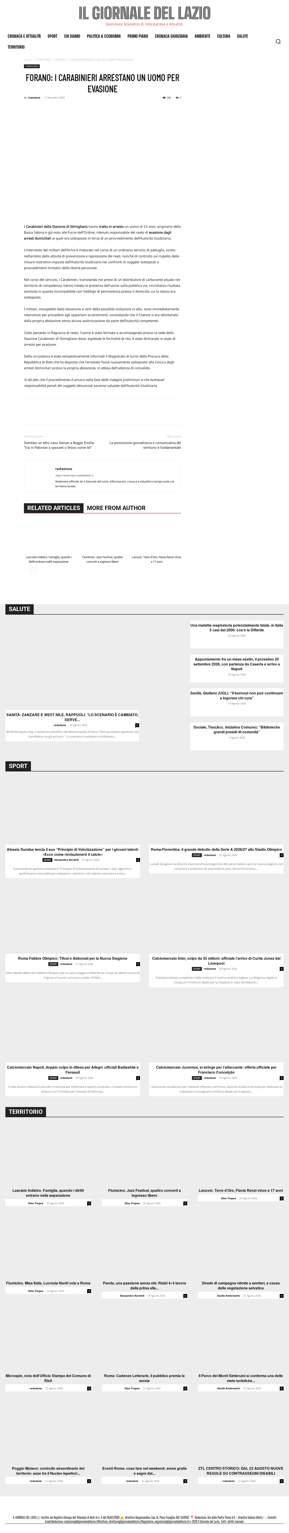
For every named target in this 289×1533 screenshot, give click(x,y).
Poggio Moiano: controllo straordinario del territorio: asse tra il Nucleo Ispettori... (48, 1471)
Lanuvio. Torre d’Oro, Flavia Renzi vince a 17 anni (241, 1190)
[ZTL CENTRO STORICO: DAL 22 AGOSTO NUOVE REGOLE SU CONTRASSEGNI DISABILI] (241, 1432)
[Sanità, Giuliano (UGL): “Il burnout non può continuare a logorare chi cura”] (170, 702)
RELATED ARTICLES (53, 508)
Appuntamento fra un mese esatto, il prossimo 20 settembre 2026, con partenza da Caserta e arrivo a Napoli (236, 664)
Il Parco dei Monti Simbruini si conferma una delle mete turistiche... (241, 1378)
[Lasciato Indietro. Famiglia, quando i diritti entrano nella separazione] (48, 536)
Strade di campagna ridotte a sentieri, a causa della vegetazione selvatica (241, 1285)
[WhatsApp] (59, 107)
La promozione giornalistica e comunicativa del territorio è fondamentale (145, 445)
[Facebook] (28, 107)
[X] (38, 107)
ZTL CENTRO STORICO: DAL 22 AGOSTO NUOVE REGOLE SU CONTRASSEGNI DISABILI (240, 1471)
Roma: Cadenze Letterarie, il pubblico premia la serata (144, 1378)
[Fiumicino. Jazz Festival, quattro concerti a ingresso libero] (102, 536)
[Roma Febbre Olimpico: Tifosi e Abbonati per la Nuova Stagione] (72, 920)
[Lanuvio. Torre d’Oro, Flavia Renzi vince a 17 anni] (156, 536)
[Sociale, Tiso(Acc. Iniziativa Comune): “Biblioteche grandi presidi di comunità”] (170, 736)
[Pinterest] (49, 107)
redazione (34, 97)
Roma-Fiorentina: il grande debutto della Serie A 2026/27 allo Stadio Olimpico (216, 849)
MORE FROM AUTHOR (116, 508)
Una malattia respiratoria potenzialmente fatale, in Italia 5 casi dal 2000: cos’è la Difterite (236, 627)
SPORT (47, 859)
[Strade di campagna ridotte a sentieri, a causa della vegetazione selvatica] (241, 1247)
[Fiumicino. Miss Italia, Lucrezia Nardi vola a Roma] (48, 1247)
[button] (278, 41)
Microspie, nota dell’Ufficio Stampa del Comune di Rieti (48, 1378)
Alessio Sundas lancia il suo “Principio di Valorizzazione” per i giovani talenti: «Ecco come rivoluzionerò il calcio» (73, 852)
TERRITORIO (43, 60)
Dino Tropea (35, 1203)
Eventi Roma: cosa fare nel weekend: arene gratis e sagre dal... (144, 1471)
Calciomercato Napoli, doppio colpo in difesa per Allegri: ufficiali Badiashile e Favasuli (73, 1070)
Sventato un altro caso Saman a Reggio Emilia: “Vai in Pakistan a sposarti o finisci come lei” (59, 445)
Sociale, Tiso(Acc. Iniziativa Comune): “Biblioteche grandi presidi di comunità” (236, 729)
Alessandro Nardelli (66, 859)
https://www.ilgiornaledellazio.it (74, 475)
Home (28, 60)
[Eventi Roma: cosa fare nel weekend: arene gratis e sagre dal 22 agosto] (144, 1432)
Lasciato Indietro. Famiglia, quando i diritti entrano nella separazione (48, 1193)
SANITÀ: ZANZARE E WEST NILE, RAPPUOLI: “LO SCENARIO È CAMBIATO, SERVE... (72, 717)
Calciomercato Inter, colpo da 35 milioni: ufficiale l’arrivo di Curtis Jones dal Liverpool (216, 961)
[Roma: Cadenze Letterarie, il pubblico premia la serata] (144, 1339)
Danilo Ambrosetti (228, 1295)
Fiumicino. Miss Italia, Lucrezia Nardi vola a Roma (48, 1283)
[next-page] (34, 571)
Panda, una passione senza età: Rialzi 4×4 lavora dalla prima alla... (144, 1285)
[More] (70, 107)
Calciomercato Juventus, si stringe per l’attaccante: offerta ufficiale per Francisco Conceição (216, 1070)
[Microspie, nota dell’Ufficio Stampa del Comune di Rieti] (48, 1339)
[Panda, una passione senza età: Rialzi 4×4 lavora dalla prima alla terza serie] (144, 1247)
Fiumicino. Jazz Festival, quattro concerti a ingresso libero (144, 1193)
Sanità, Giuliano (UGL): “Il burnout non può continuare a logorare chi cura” (236, 695)
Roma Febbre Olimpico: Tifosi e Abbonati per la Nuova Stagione (72, 958)
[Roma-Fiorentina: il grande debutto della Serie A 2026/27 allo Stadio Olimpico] (216, 811)
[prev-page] (27, 571)
